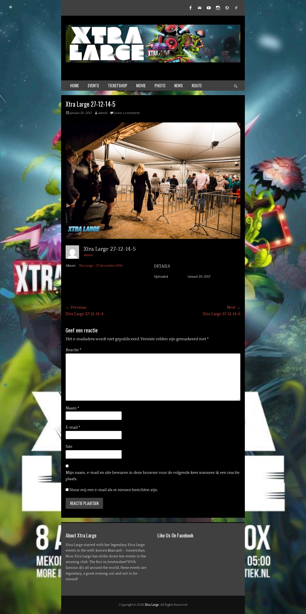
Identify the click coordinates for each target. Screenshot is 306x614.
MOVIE (141, 85)
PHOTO (160, 85)
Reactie (74, 350)
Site (69, 447)
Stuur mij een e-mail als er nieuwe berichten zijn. (113, 490)
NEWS (178, 85)
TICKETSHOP (117, 85)
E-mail (73, 427)
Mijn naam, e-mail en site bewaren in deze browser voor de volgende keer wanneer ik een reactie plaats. (152, 476)
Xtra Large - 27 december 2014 (100, 265)
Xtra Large (152, 605)
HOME (74, 85)
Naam (72, 408)
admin (103, 113)
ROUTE (197, 85)
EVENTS (93, 85)
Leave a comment (127, 113)
